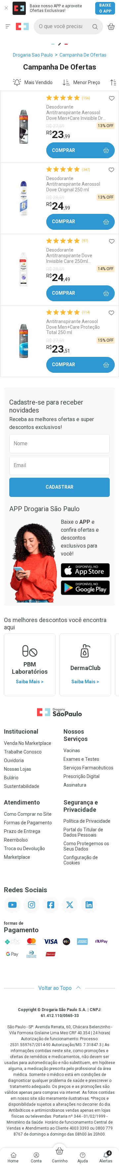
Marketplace (17, 857)
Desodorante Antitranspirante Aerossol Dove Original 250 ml (73, 184)
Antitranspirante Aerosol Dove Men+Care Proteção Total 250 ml (73, 327)
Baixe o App (105, 8)
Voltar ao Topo (55, 988)
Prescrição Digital (81, 776)
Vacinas (71, 750)
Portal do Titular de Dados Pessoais (83, 832)
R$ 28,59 (55, 197)
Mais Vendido (38, 82)
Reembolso (16, 840)
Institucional (21, 731)
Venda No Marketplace (27, 743)
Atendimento (22, 802)
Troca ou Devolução (24, 848)
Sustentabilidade (21, 786)
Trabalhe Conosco (23, 751)
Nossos (75, 735)
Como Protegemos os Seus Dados (86, 846)
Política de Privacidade (86, 821)
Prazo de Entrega (22, 831)
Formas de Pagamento (28, 822)
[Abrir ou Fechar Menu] (8, 26)
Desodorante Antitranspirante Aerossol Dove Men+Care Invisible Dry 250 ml (75, 112)
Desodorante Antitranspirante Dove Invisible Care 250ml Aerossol (69, 255)
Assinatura (74, 785)
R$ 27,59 (55, 126)
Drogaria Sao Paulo (33, 55)
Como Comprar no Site (28, 814)
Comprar (63, 150)
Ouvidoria (14, 760)
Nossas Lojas (17, 769)
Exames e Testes (81, 759)
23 (58, 134)
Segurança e (80, 806)
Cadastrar (59, 487)
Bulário (11, 777)
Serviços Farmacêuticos (88, 767)
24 (58, 206)
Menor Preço (86, 82)
